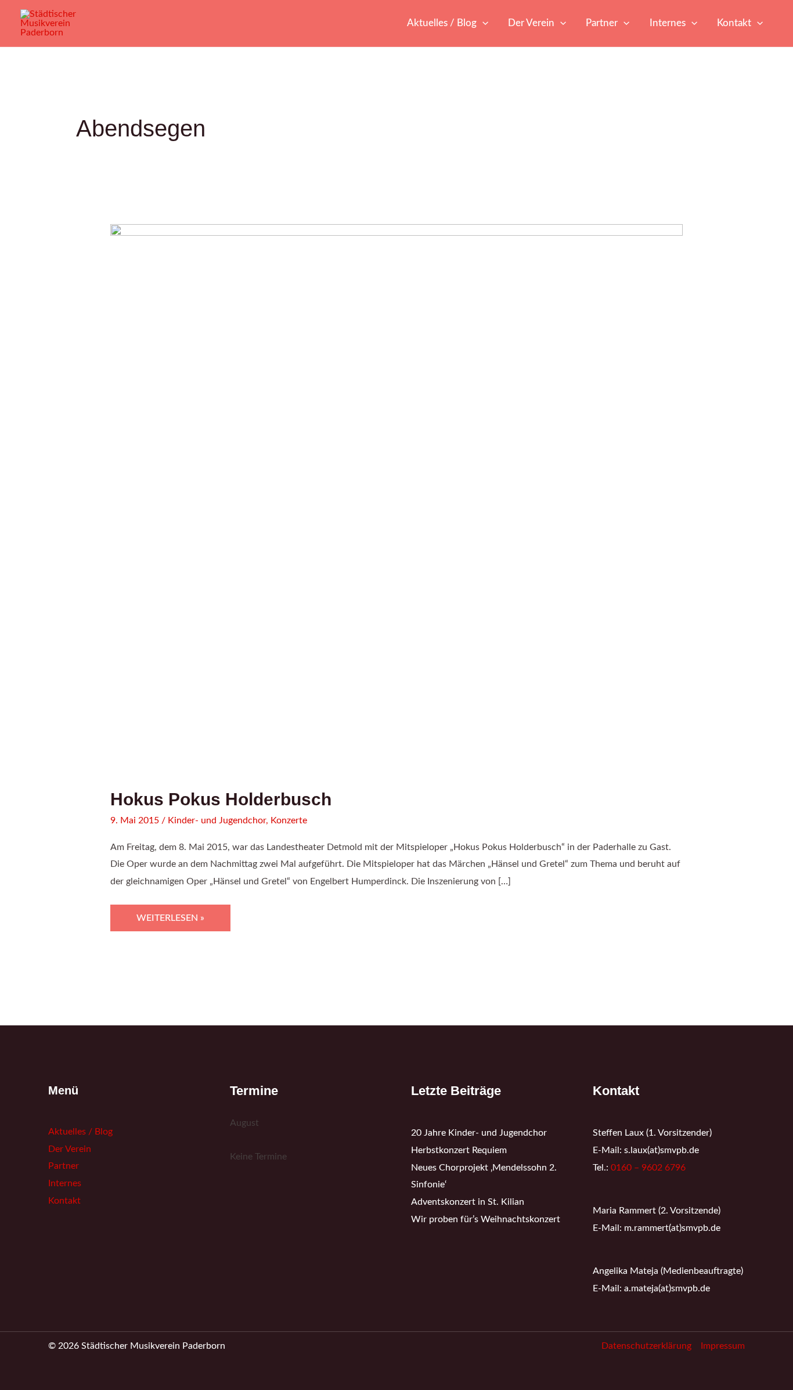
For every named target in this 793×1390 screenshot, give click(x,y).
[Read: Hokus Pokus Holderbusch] (396, 499)
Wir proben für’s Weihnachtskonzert (485, 1219)
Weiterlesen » (170, 914)
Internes (64, 1183)
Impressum (723, 1346)
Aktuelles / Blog (80, 1131)
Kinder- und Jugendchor (217, 820)
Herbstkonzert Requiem (459, 1150)
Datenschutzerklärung (646, 1346)
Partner (63, 1166)
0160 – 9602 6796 (648, 1167)
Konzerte (289, 820)
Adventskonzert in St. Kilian (467, 1202)
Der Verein (69, 1149)
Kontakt (64, 1200)
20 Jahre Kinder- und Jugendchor (479, 1132)
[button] (482, 23)
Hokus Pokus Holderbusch (220, 799)
